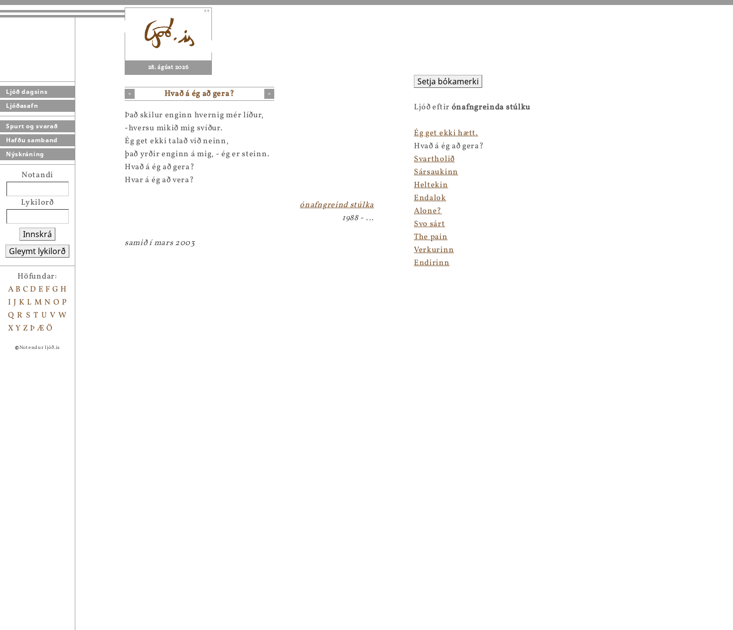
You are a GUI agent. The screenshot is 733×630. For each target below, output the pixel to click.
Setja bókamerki (448, 81)
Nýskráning (25, 154)
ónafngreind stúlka (337, 205)
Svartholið (434, 159)
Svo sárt (429, 224)
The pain (431, 237)
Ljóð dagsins (26, 91)
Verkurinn (434, 250)
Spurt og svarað (32, 126)
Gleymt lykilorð (37, 251)
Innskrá (37, 234)
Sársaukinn (436, 172)
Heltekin (431, 185)
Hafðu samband (32, 140)
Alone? (428, 211)
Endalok (430, 198)
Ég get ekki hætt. (446, 133)
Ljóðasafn (22, 105)
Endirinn (432, 263)
